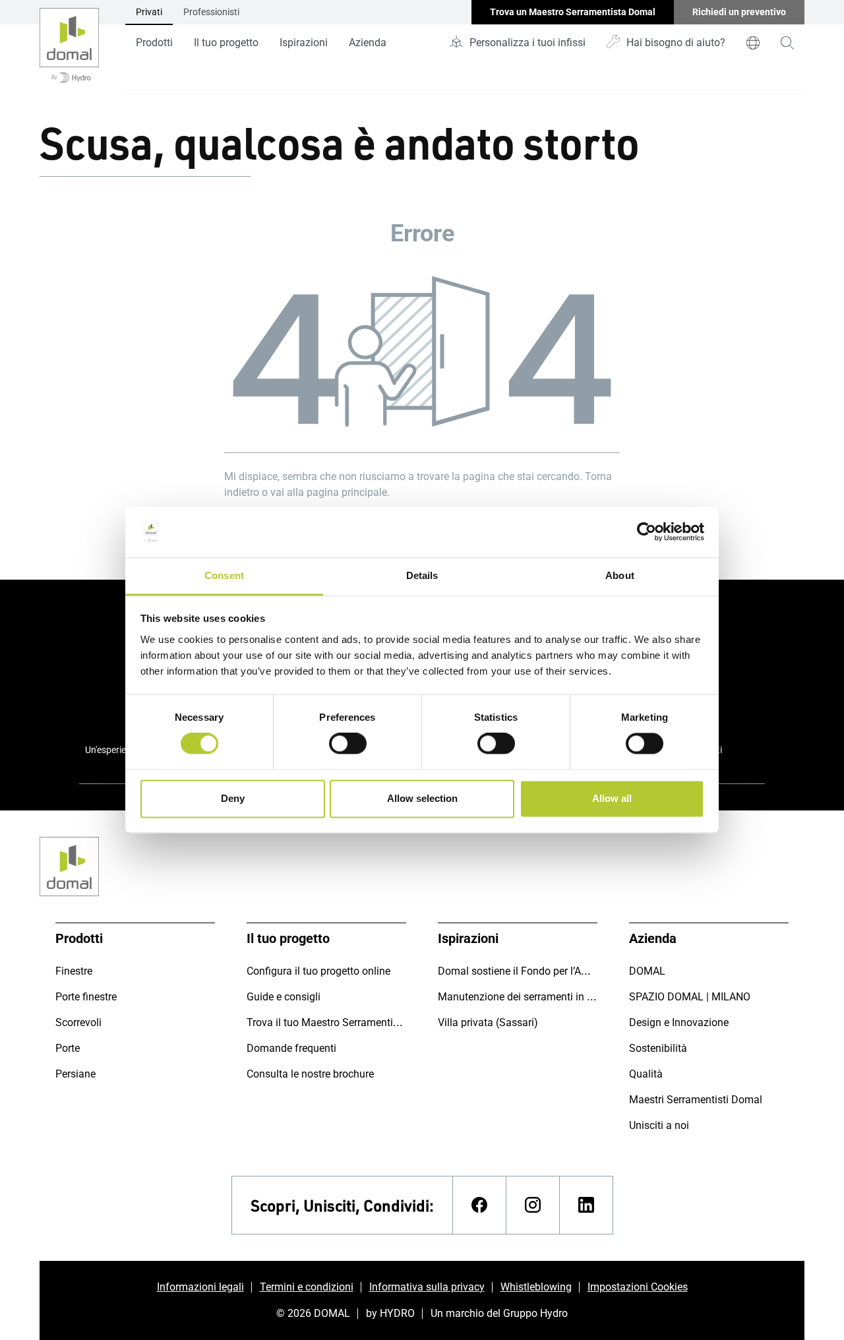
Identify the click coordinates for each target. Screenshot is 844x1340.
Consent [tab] (224, 575)
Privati (149, 12)
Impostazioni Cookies (638, 1287)
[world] (753, 42)
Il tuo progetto (226, 42)
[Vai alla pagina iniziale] (69, 45)
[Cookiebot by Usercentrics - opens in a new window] (646, 532)
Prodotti (154, 42)
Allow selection (422, 798)
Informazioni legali (200, 1287)
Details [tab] (422, 575)
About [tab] (619, 575)
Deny (233, 798)
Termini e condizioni (306, 1287)
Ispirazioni (304, 42)
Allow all (612, 798)
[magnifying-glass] (787, 42)
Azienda (367, 42)
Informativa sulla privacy (427, 1287)
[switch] (348, 743)
